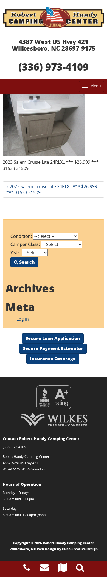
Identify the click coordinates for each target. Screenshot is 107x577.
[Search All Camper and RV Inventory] (80, 569)
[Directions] (62, 569)
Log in (22, 319)
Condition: (21, 236)
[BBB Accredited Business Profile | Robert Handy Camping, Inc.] (53, 397)
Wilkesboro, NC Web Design (33, 549)
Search (26, 262)
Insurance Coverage (53, 358)
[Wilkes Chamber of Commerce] (53, 419)
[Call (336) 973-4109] (26, 569)
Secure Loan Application (53, 338)
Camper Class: (25, 244)
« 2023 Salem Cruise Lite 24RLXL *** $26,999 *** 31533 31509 (51, 189)
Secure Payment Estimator (53, 348)
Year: (15, 253)
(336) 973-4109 (53, 67)
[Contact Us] (44, 569)
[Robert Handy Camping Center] (53, 17)
